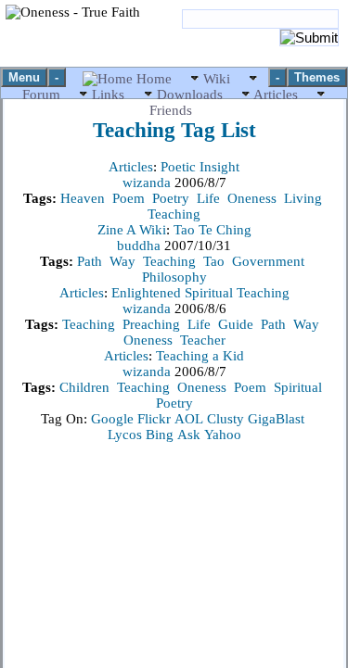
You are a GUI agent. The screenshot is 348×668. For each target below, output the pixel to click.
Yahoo (222, 434)
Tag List (174, 130)
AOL (188, 418)
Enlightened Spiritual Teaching (200, 292)
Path (89, 261)
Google (112, 418)
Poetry (170, 198)
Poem (128, 198)
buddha (140, 245)
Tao (214, 261)
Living (303, 198)
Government (268, 261)
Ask (188, 434)
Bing (160, 434)
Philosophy (174, 277)
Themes (317, 77)
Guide (235, 324)
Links (108, 94)
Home (154, 78)
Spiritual (298, 387)
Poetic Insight (200, 166)
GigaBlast (276, 418)
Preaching (151, 324)
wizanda (148, 182)
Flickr (154, 418)
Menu (24, 77)
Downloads (189, 94)
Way (122, 261)
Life (208, 198)
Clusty (225, 418)
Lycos (125, 434)
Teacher (203, 340)
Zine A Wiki (131, 229)
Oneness (252, 198)
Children (84, 387)
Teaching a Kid (200, 355)
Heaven (82, 198)
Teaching (174, 214)
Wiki (217, 78)
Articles (276, 94)
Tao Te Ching (212, 229)
